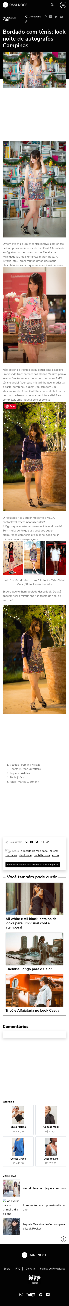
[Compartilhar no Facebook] (50, 16)
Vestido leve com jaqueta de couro (44, 1188)
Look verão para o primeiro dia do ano (44, 1207)
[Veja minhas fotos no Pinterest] (40, 1294)
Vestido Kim (51, 1158)
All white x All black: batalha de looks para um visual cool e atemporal (31, 923)
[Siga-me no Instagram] (21, 1294)
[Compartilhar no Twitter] (56, 16)
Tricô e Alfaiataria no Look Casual (32, 1010)
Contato (30, 1268)
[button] (26, 21)
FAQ (17, 1268)
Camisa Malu (51, 1126)
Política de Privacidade (52, 1268)
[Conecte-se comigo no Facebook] (48, 1294)
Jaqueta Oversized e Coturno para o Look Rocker (44, 1226)
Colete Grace (18, 1158)
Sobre (7, 1268)
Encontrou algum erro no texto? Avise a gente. (32, 864)
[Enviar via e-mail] (61, 16)
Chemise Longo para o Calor (28, 969)
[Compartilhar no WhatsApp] (45, 16)
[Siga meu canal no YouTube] (31, 1294)
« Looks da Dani (9, 19)
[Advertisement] (29, 116)
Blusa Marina (18, 1126)
